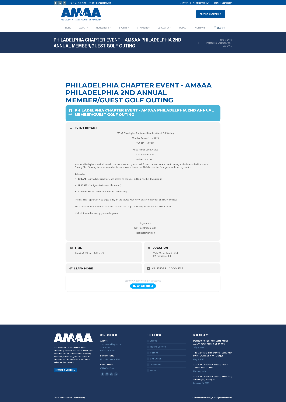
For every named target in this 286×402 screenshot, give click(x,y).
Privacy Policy (79, 397)
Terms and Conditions (63, 397)
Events (153, 370)
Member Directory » (201, 2)
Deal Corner (155, 358)
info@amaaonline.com (101, 2)
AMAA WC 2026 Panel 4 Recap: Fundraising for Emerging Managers (212, 378)
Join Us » (184, 2)
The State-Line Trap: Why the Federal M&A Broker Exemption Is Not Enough (212, 354)
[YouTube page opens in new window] (111, 374)
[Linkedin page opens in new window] (64, 3)
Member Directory (158, 346)
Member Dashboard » (223, 2)
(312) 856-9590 (79, 2)
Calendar (159, 268)
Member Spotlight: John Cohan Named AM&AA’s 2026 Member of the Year (210, 342)
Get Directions (144, 286)
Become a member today (106, 206)
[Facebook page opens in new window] (55, 3)
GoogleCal (177, 268)
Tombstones (155, 364)
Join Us (153, 340)
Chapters (154, 352)
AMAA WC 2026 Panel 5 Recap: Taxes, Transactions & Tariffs (210, 366)
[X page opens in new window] (60, 3)
